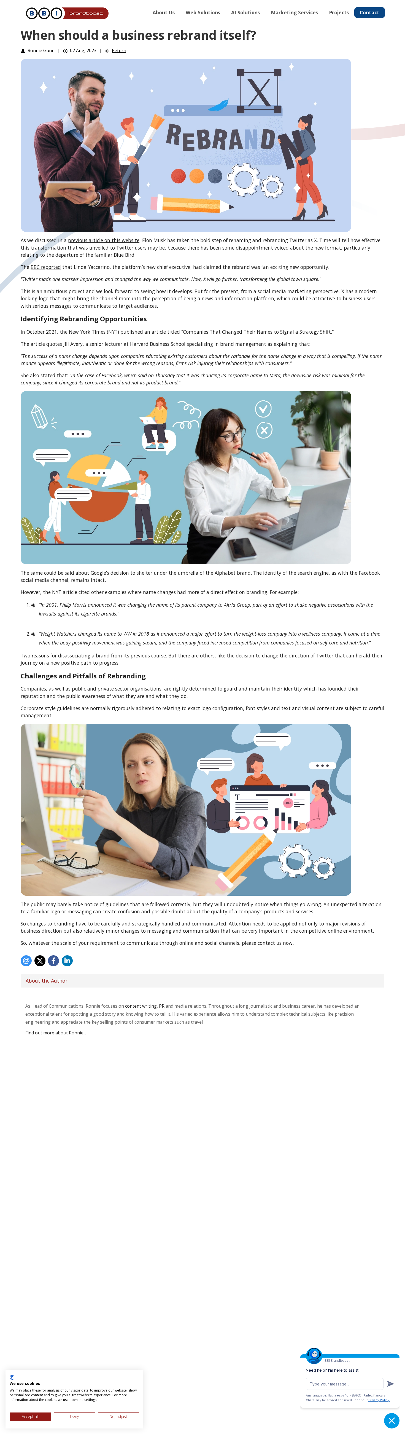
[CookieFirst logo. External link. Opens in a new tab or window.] (12, 1377)
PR (161, 1006)
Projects (339, 12)
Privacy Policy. (379, 1400)
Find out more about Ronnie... (55, 1033)
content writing (141, 1006)
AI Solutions (245, 12)
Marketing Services (294, 12)
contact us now (275, 943)
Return (119, 50)
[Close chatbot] (391, 1420)
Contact (369, 12)
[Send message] (390, 1384)
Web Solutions (203, 12)
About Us (164, 12)
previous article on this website (103, 240)
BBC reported (46, 267)
